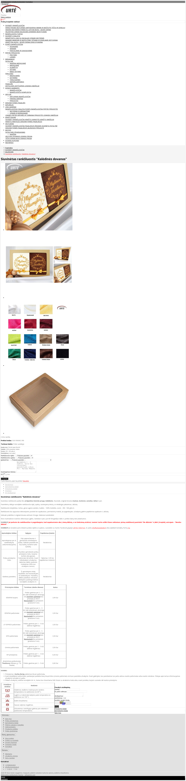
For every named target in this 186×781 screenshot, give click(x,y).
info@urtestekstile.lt (19, 2)
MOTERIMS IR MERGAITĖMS (20, 111)
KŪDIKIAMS (14, 47)
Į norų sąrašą (5, 437)
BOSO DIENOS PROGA (24, 138)
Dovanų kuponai (11, 742)
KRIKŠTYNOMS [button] (10, 117)
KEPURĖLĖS (9, 105)
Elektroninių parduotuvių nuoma (12, 775)
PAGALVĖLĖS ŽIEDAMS (33, 126)
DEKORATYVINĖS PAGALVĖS (15, 103)
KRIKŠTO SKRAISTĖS (32, 120)
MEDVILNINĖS (15, 76)
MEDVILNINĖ (14, 65)
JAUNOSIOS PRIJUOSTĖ (36, 128)
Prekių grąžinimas (11, 731)
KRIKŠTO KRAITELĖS (12, 122)
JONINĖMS (32, 32)
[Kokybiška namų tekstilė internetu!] (11, 13)
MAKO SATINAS (15, 72)
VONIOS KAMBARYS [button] (12, 88)
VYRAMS (33, 38)
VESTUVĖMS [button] (9, 124)
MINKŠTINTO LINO (12, 38)
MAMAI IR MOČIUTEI (44, 28)
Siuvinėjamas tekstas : (8, 472)
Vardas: (57, 689)
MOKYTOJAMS (41, 32)
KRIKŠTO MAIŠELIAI (47, 120)
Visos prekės (9, 738)
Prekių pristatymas (11, 721)
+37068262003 (6, 2)
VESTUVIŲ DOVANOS (13, 136)
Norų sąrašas (10, 758)
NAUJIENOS (9, 143)
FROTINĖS (13, 55)
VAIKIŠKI (8, 30)
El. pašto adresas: (61, 692)
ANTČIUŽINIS (20, 86)
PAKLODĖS (9, 74)
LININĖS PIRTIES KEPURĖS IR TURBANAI (19, 115)
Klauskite (26, 481)
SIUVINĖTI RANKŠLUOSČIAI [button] (15, 25)
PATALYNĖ (9, 61)
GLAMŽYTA (14, 67)
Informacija (5, 715)
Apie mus (58, 713)
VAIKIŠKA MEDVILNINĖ (18, 63)
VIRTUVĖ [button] (8, 94)
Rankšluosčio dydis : (8, 456)
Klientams (5, 750)
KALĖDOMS (24, 32)
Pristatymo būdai (11, 489)
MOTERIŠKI (16, 30)
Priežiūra (8, 491)
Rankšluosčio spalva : (8, 458)
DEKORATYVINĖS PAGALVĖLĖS (31, 122)
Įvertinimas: (59, 698)
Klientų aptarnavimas (8, 734)
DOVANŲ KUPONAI (12, 141)
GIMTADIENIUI (31, 28)
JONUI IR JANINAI (37, 42)
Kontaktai (29, 2)
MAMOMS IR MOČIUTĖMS (21, 40)
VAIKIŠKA (13, 134)
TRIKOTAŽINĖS (15, 80)
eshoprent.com (30, 775)
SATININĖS (13, 78)
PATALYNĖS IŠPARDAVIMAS (15, 132)
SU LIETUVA (30, 30)
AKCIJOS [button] (8, 130)
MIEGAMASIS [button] (10, 59)
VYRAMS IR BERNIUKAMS (19, 113)
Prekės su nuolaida (11, 740)
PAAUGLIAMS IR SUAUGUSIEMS (21, 51)
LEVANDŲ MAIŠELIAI (32, 86)
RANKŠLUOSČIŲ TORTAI (14, 34)
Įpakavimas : (5, 460)
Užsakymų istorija (11, 756)
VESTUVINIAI (53, 40)
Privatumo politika (11, 729)
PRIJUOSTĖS (14, 101)
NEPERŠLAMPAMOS (17, 82)
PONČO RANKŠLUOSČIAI (34, 109)
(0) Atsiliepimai (10, 493)
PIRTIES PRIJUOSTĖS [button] (12, 53)
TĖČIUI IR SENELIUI (58, 28)
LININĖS (13, 57)
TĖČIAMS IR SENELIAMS (40, 40)
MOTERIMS (40, 38)
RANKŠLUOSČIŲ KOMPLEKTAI (20, 92)
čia (129, 528)
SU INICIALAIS (24, 38)
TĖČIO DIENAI (10, 138)
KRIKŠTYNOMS (10, 28)
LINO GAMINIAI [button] (10, 107)
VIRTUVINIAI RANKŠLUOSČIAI (20, 97)
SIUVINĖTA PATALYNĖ (49, 126)
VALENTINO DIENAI (12, 32)
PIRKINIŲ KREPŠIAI (16, 99)
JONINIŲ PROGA (26, 136)
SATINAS (13, 69)
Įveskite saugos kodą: (62, 700)
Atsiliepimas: (59, 696)
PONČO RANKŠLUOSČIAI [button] (14, 44)
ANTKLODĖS (10, 86)
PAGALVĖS (9, 84)
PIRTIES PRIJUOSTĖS (50, 109)
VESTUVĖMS (21, 28)
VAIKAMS (8, 40)
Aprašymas (9, 485)
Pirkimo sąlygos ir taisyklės (14, 725)
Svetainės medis (10, 744)
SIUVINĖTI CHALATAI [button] (12, 36)
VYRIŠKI (23, 30)
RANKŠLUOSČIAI (15, 90)
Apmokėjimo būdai (11, 487)
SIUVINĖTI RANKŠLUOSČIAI (15, 120)
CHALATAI (21, 109)
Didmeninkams (10, 727)
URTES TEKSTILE (79, 528)
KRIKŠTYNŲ (9, 42)
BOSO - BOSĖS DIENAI (43, 30)
